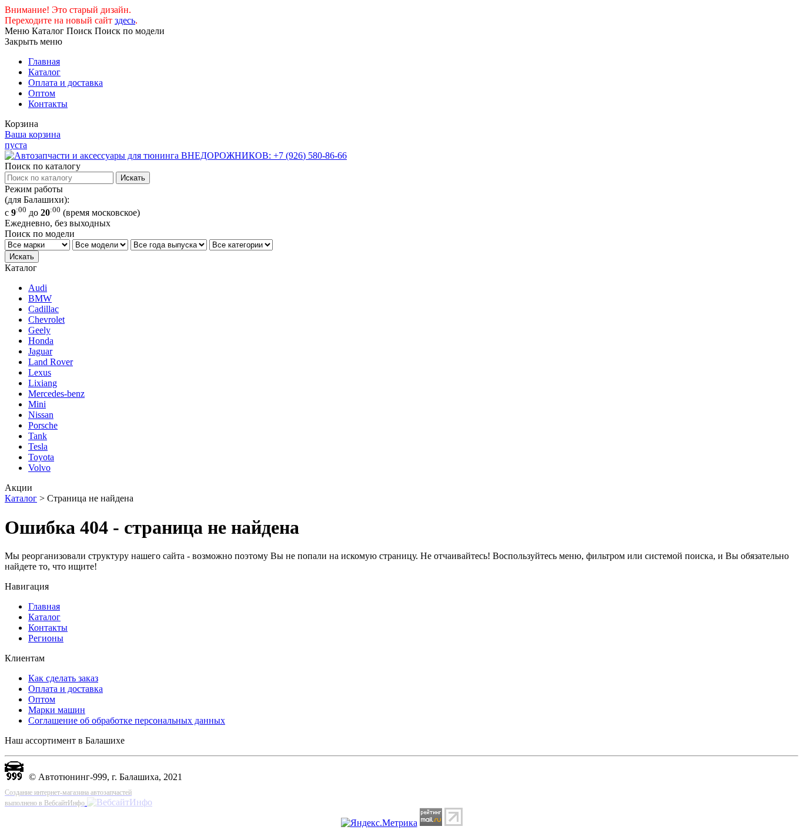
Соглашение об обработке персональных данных (126, 720)
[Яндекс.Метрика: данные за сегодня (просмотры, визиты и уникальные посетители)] (379, 823)
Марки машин (56, 710)
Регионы (45, 638)
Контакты (48, 104)
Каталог (44, 72)
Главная (44, 61)
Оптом (41, 93)
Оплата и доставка (65, 83)
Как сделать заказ (63, 678)
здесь (125, 20)
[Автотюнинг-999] (14, 777)
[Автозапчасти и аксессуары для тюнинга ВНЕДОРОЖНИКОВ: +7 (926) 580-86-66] (176, 155)
